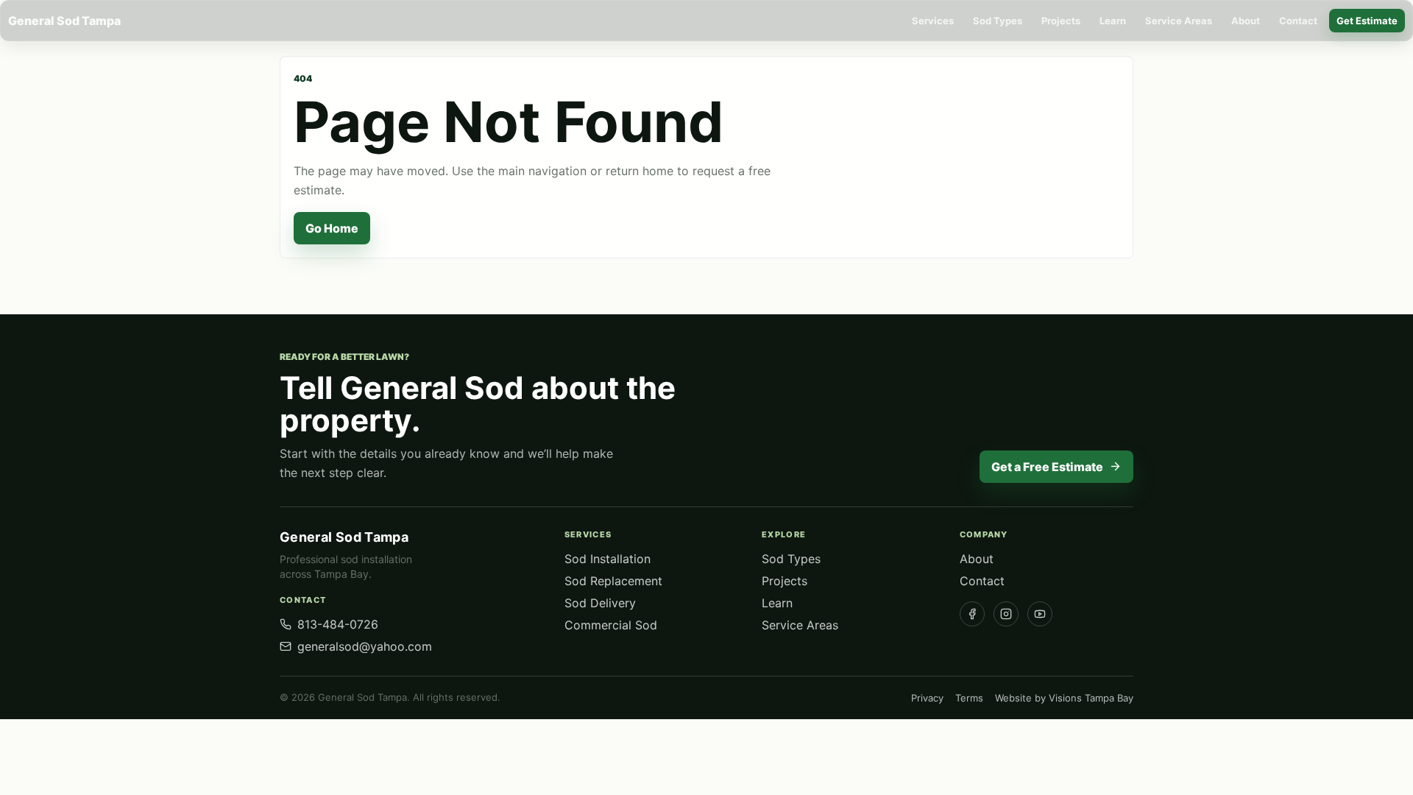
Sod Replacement (613, 580)
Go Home (331, 228)
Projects (1060, 20)
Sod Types (997, 20)
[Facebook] (972, 613)
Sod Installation (607, 558)
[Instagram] (1006, 613)
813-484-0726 (337, 624)
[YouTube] (1039, 613)
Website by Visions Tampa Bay (1064, 698)
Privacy (927, 698)
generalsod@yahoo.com (364, 646)
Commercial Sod (610, 625)
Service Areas (1178, 20)
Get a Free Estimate (1047, 466)
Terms (969, 698)
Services (933, 20)
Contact (1298, 20)
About (1245, 20)
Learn (1112, 20)
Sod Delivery (600, 603)
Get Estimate (1367, 20)
